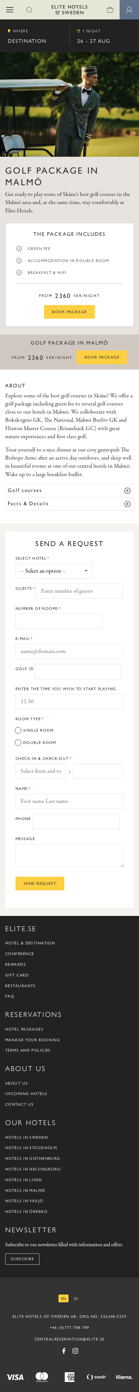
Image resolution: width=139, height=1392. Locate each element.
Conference (19, 954)
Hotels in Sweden (26, 1137)
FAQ (9, 996)
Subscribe (22, 1259)
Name (22, 788)
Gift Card (17, 975)
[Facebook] (63, 1351)
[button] (9, 9)
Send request (40, 883)
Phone (23, 818)
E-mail (23, 638)
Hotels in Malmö (25, 1190)
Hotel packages (24, 1029)
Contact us (19, 1104)
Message (25, 839)
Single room (38, 730)
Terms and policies (28, 1050)
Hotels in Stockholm (31, 1148)
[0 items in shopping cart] (110, 9)
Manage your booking (32, 1040)
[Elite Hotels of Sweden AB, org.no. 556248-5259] (69, 11)
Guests (24, 588)
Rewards (15, 964)
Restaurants (20, 986)
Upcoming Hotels (26, 1093)
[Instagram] (75, 1351)
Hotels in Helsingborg (33, 1169)
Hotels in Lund (23, 1180)
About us (16, 1083)
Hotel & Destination (30, 943)
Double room (39, 742)
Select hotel (31, 558)
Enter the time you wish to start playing (66, 689)
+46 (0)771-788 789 (70, 1327)
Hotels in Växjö (24, 1201)
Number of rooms (37, 608)
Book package (69, 312)
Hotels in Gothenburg (32, 1158)
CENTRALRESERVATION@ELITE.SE (70, 1339)
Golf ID (25, 669)
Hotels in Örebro (26, 1211)
